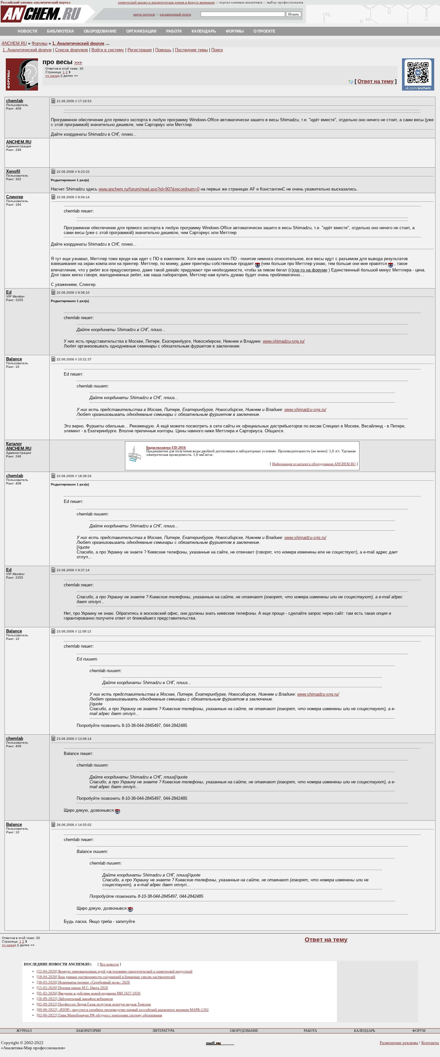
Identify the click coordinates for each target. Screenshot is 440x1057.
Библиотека (60, 31)
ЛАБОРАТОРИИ (88, 1031)
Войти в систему (107, 49)
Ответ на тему (376, 81)
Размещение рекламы (399, 1042)
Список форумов (71, 49)
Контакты (430, 1042)
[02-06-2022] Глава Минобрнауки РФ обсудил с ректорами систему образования (99, 1015)
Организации (141, 31)
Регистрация (140, 49)
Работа (174, 31)
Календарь (204, 31)
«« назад (52, 75)
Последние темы (191, 49)
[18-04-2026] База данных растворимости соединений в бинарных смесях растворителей (106, 977)
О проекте (264, 31)
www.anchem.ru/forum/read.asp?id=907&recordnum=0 (149, 189)
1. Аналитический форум (78, 43)
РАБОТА (310, 1031)
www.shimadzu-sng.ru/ (284, 341)
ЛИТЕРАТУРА (163, 1031)
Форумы (235, 31)
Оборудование (100, 31)
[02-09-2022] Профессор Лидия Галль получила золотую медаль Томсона (94, 1004)
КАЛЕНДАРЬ (364, 1031)
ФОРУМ (419, 1031)
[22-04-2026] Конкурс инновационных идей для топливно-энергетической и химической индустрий (114, 971)
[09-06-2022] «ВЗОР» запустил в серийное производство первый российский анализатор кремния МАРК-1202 (123, 1010)
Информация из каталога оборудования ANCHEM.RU (314, 464)
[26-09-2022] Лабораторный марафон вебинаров (75, 999)
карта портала (144, 14)
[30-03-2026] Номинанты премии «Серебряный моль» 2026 (83, 982)
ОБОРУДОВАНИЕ (244, 1031)
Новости (27, 31)
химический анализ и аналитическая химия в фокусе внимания (166, 2)
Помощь (163, 49)
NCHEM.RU (14, 43)
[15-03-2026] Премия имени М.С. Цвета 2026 (72, 988)
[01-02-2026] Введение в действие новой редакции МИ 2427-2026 (88, 993)
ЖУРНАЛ (24, 1031)
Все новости (109, 964)
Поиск (217, 49)
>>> (78, 62)
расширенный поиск (175, 14)
